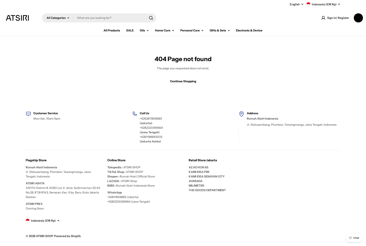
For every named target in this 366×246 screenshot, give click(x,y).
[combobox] (99, 17)
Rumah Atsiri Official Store (137, 176)
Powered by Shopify (67, 236)
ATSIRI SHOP (131, 167)
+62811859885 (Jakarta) (123, 197)
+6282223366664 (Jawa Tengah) (128, 201)
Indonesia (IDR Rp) (324, 4)
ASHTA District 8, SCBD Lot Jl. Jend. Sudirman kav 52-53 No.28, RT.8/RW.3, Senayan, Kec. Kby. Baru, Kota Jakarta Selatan (63, 192)
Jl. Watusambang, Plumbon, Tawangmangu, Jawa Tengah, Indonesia (291, 124)
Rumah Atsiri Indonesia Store (135, 185)
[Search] (151, 18)
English (295, 4)
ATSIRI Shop (129, 181)
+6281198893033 (151, 137)
